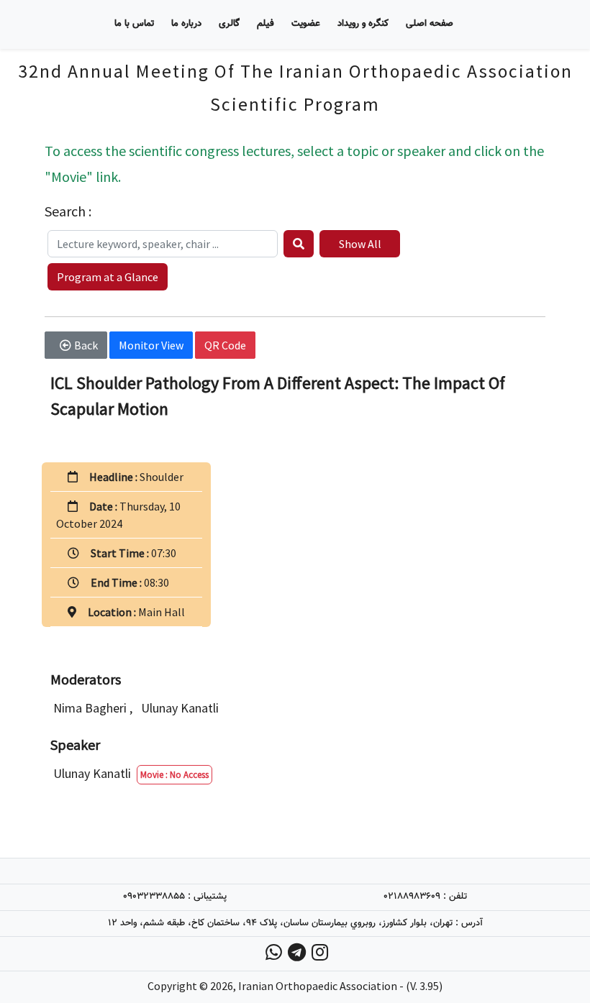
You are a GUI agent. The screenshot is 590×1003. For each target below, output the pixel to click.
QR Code (225, 345)
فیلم (265, 24)
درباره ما (186, 24)
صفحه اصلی (429, 24)
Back (86, 345)
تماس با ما (134, 24)
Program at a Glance (107, 277)
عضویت (305, 24)
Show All (360, 244)
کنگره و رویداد (363, 24)
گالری (229, 24)
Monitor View (151, 345)
